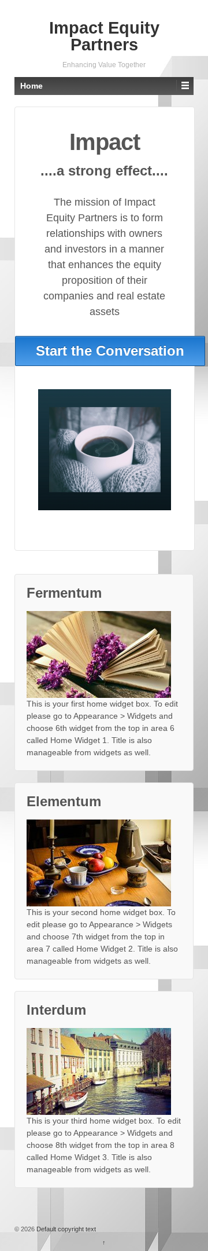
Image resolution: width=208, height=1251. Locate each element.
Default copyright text (65, 1229)
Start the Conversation (110, 351)
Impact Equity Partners (104, 36)
